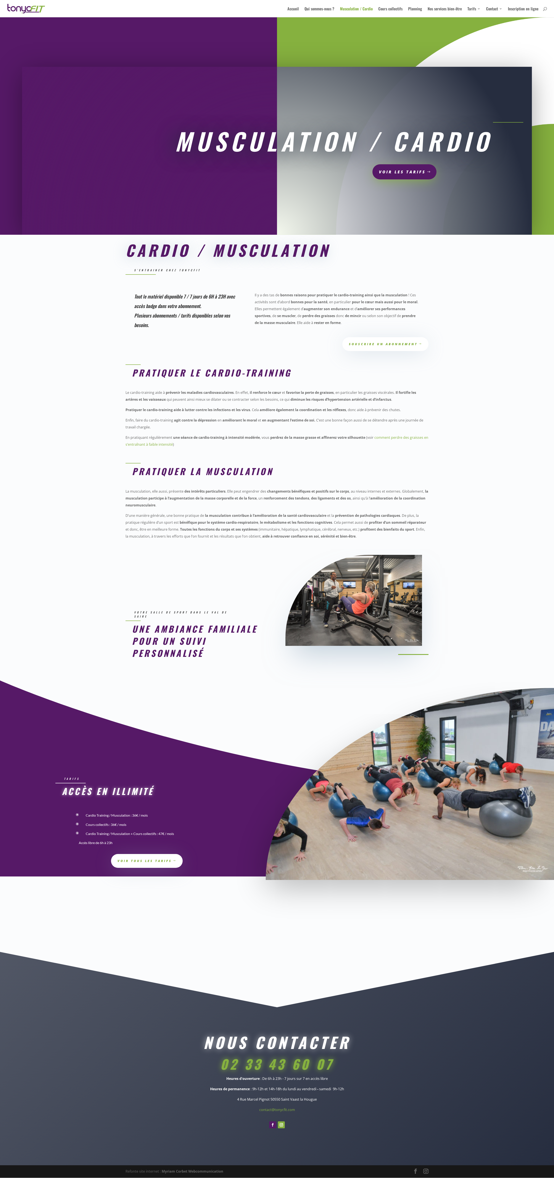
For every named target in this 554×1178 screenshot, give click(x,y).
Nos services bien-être (445, 9)
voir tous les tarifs (145, 861)
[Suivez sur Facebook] (272, 1124)
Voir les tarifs (402, 171)
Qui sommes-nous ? (319, 9)
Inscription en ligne (523, 9)
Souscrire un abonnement (383, 344)
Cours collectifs (390, 9)
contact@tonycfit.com (277, 1109)
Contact (492, 9)
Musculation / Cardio (356, 9)
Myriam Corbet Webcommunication (192, 1171)
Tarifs (471, 9)
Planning (415, 9)
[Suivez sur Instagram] (281, 1124)
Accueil (293, 9)
